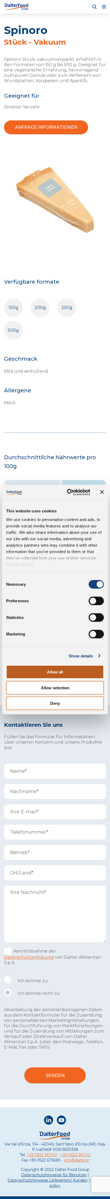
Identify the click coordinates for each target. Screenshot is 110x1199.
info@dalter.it (76, 1160)
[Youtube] (61, 1121)
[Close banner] (102, 492)
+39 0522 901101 (42, 1154)
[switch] (96, 601)
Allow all (55, 672)
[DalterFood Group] (16, 6)
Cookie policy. (20, 564)
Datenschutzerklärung (29, 957)
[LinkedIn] (48, 1121)
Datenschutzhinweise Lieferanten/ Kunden (47, 1180)
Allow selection (55, 687)
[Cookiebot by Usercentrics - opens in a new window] (68, 492)
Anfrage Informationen (46, 127)
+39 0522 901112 (76, 1154)
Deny (55, 703)
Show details (81, 655)
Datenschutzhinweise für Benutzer (54, 1175)
